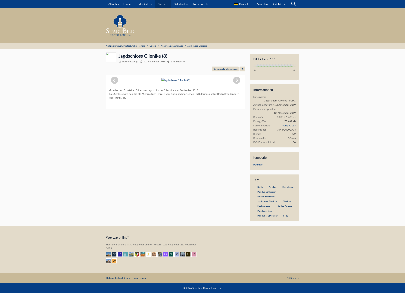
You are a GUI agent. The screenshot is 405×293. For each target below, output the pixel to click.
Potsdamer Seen (264, 211)
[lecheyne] (121, 254)
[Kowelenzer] (178, 254)
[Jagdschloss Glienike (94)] (258, 65)
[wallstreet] (110, 254)
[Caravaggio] (149, 254)
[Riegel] (127, 254)
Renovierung (288, 187)
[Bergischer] (172, 254)
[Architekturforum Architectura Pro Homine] (202, 25)
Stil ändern (293, 277)
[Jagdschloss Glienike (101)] (288, 65)
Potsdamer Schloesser (267, 216)
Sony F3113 (289, 125)
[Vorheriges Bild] (114, 80)
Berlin (260, 187)
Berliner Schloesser (266, 197)
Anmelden (262, 3)
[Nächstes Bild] (236, 80)
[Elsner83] (189, 254)
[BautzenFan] (184, 254)
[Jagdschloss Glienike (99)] (273, 65)
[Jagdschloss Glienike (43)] (282, 65)
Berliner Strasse (284, 206)
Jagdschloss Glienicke (267, 202)
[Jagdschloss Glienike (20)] (279, 65)
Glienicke (287, 202)
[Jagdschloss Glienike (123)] (276, 65)
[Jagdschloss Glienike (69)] (270, 65)
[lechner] (195, 254)
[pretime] (167, 254)
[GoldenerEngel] (155, 254)
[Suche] (293, 4)
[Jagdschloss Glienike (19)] (264, 65)
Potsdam (258, 164)
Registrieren (279, 3)
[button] (243, 4)
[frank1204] (144, 254)
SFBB (285, 216)
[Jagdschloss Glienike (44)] (267, 65)
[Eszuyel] (161, 254)
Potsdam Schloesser (266, 192)
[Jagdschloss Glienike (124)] (291, 65)
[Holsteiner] (138, 254)
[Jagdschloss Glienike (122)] (261, 65)
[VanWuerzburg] (132, 254)
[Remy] (115, 254)
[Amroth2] (110, 260)
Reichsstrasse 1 (264, 206)
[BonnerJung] (115, 260)
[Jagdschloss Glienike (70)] (285, 65)
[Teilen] (242, 69)
